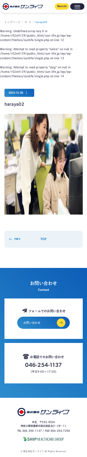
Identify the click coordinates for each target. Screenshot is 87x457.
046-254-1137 (43, 365)
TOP (43, 239)
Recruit (62, 6)
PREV (17, 239)
